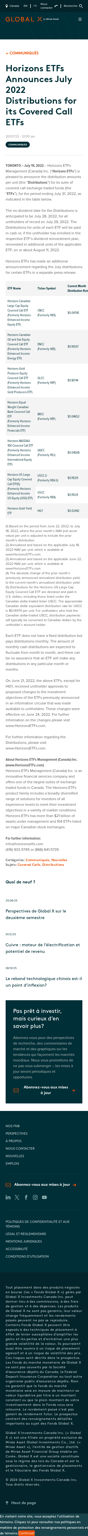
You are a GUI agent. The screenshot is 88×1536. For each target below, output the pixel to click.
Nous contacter (47, 6)
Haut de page (23, 1503)
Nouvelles (59, 860)
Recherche (70, 6)
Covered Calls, (30, 865)
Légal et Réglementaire (26, 1234)
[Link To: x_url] (16, 1197)
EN (25, 6)
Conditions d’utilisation (27, 1256)
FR (35, 6)
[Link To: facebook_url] (26, 1197)
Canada (14, 6)
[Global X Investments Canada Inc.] (15, 19)
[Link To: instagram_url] (35, 1197)
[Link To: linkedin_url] (7, 1197)
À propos (13, 1141)
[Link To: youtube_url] (44, 1197)
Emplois (12, 1164)
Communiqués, (38, 860)
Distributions (53, 865)
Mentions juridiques (24, 1241)
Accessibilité (17, 1249)
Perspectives (16, 1134)
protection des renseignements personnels (51, 1528)
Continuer (26, 1533)
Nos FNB (13, 1126)
